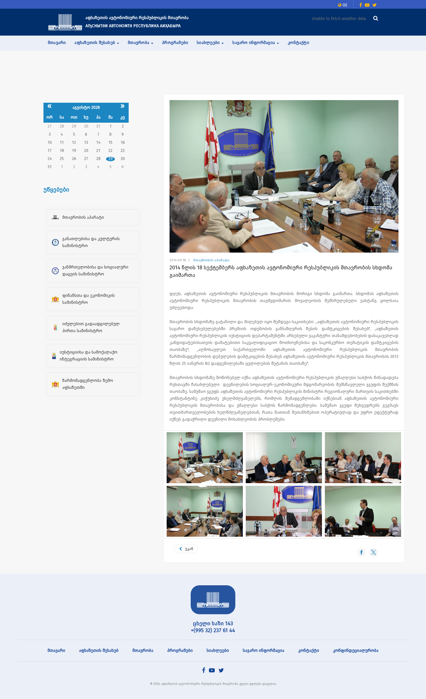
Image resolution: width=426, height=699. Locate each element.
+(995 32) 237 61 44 (213, 630)
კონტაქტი (298, 42)
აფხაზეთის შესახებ (99, 650)
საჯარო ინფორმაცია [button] (254, 42)
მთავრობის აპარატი (211, 260)
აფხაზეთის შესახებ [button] (95, 42)
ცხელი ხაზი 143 (213, 623)
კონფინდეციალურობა (355, 650)
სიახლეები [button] (209, 42)
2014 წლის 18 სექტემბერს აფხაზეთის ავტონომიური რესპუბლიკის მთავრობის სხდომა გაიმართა (281, 271)
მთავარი (57, 42)
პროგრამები (175, 42)
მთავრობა (142, 650)
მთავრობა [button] (139, 42)
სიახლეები (218, 650)
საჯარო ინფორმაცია (263, 650)
